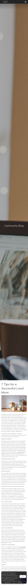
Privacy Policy (20, 582)
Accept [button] (23, 576)
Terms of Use (7, 582)
